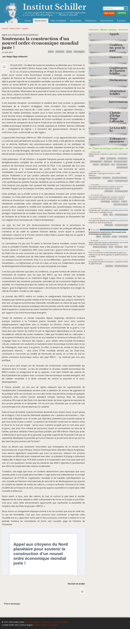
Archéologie (105, 201)
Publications (90, 20)
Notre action (15, 28)
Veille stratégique (58, 20)
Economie (60, 51)
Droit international (120, 161)
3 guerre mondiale (100, 247)
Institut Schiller (54, 7)
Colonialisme (111, 158)
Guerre (95, 164)
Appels (25, 28)
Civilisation (115, 201)
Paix (112, 164)
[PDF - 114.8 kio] (82, 591)
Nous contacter (34, 622)
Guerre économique (119, 178)
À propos (121, 20)
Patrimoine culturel (120, 204)
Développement (96, 161)
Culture (124, 201)
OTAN (105, 214)
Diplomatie (108, 161)
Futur (111, 247)
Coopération (122, 158)
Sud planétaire (122, 164)
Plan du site (47, 622)
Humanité (118, 247)
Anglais (36, 625)
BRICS (50, 51)
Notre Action (40, 20)
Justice (69, 51)
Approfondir (76, 20)
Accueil (28, 20)
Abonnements (106, 20)
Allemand (45, 625)
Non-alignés (79, 51)
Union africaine (122, 167)
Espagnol (54, 625)
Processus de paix (121, 181)
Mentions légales (61, 622)
